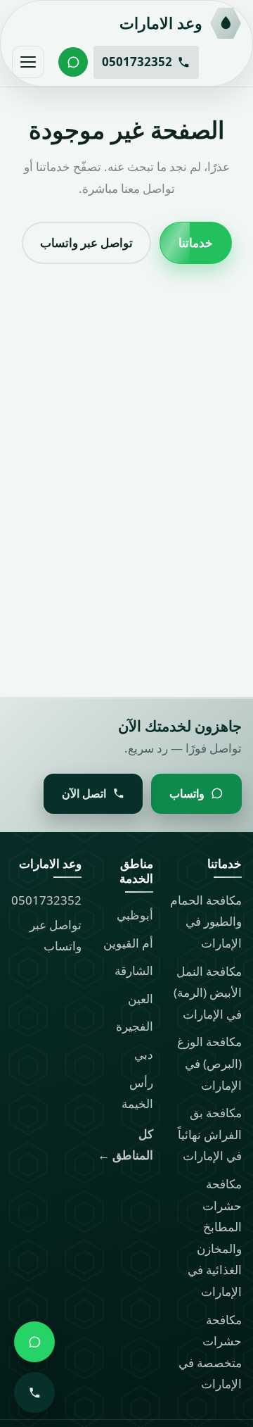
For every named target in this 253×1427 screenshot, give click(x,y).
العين (140, 999)
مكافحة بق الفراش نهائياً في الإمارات (210, 1134)
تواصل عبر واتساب (86, 242)
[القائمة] (28, 62)
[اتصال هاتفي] (34, 1392)
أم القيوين (128, 943)
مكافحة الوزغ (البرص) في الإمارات (209, 1063)
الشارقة (134, 970)
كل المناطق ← (125, 1145)
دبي (143, 1054)
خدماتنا (196, 242)
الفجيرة (134, 1026)
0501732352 (46, 900)
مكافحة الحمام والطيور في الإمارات (206, 921)
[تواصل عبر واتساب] (73, 62)
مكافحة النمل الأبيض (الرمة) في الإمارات (208, 992)
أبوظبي (135, 915)
